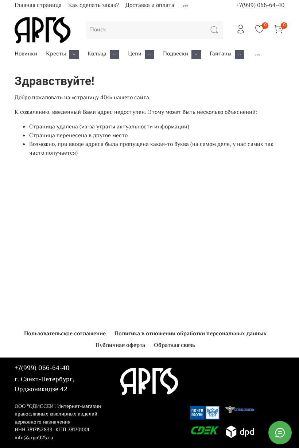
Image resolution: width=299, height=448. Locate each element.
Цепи (134, 54)
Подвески (175, 54)
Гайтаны (221, 54)
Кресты (56, 54)
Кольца (97, 54)
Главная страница (38, 5)
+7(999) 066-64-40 (260, 5)
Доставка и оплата (149, 5)
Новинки (26, 54)
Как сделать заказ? (93, 5)
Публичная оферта (120, 345)
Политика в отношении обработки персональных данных (190, 334)
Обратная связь (174, 345)
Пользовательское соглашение (65, 334)
